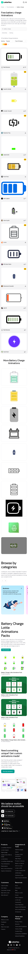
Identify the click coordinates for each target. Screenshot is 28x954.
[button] (14, 29)
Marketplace (4, 866)
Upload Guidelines (20, 936)
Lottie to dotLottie (20, 870)
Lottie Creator (5, 850)
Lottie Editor (4, 859)
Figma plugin (4, 852)
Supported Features (20, 907)
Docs (16, 885)
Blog (16, 890)
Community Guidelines (21, 933)
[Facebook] (8, 945)
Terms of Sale (18, 929)
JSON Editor (18, 873)
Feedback (3, 922)
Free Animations (5, 864)
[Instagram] (11, 945)
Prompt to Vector (20, 861)
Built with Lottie (5, 893)
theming (11, 32)
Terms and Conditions (21, 926)
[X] (14, 945)
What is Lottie (19, 893)
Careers (3, 929)
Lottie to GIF (18, 868)
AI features (18, 912)
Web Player (18, 858)
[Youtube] (17, 945)
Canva (16, 852)
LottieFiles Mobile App (7, 861)
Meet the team (5, 927)
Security (17, 924)
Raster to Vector (19, 863)
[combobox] (9, 41)
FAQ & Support (19, 897)
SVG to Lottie (18, 866)
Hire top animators (8, 771)
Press (2, 924)
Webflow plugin (19, 849)
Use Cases (4, 888)
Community (18, 902)
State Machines (19, 904)
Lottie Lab (18, 900)
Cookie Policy (18, 931)
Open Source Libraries (21, 877)
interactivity (4, 32)
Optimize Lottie (19, 875)
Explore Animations (6, 871)
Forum (16, 895)
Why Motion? (4, 895)
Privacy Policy (18, 921)
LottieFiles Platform (6, 847)
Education (18, 888)
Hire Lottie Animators (6, 868)
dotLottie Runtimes (20, 909)
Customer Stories (5, 890)
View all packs (6, 649)
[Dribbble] (20, 945)
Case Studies (4, 885)
